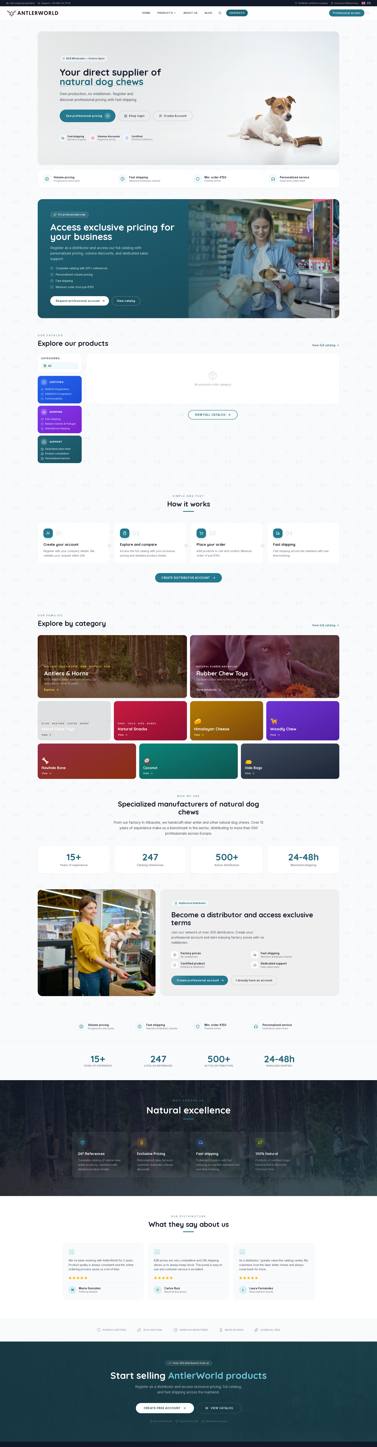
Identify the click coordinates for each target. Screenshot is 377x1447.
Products (165, 12)
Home (146, 12)
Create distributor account (185, 577)
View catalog (126, 300)
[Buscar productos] (220, 13)
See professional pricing (84, 115)
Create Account (175, 115)
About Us (190, 12)
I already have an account (254, 980)
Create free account (162, 1408)
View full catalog (323, 345)
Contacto (237, 12)
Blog (208, 12)
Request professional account (78, 300)
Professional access (347, 13)
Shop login (137, 115)
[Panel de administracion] (367, 13)
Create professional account (198, 980)
